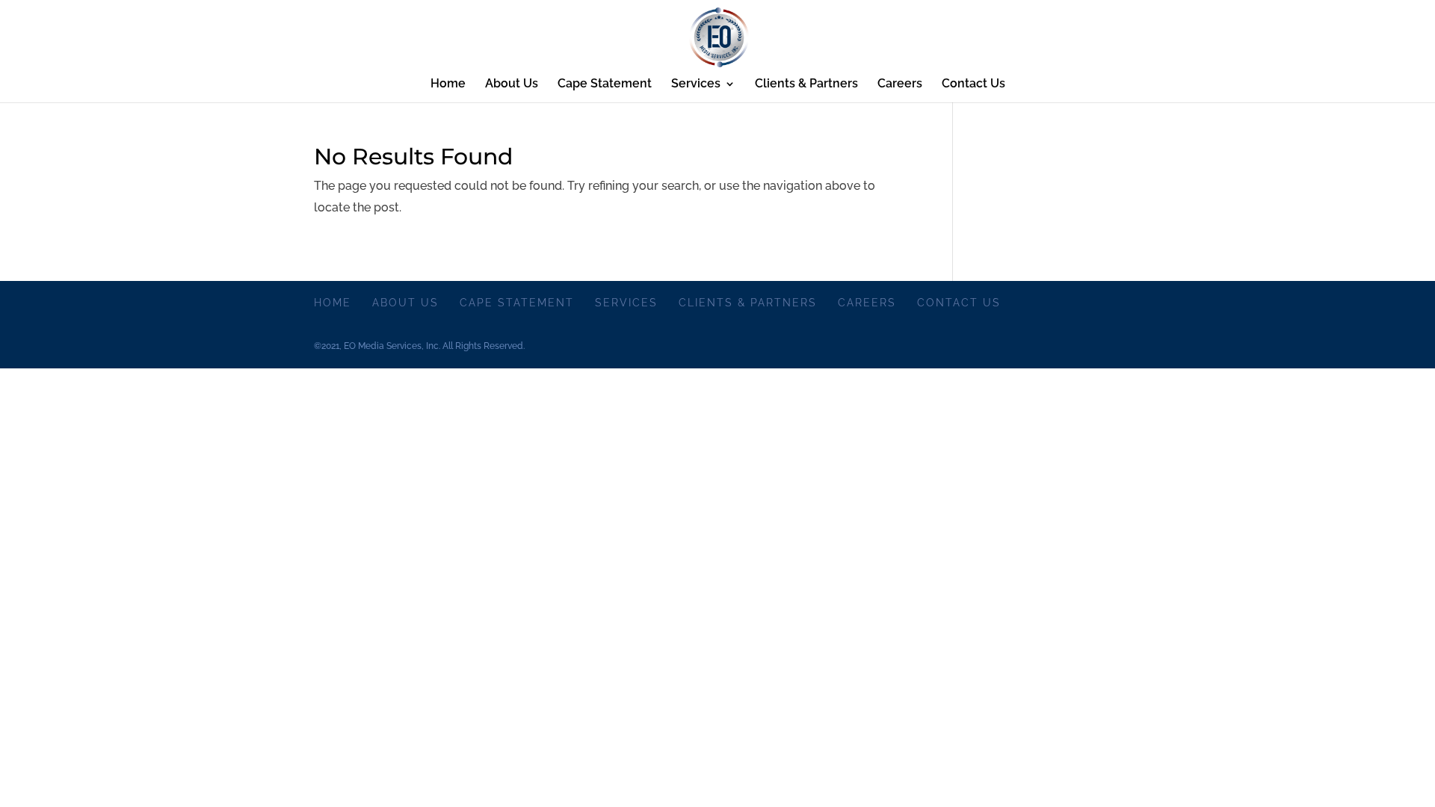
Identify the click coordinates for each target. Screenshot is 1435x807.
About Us (511, 84)
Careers (899, 84)
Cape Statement (605, 84)
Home (448, 84)
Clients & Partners (806, 84)
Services (695, 84)
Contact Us (973, 84)
